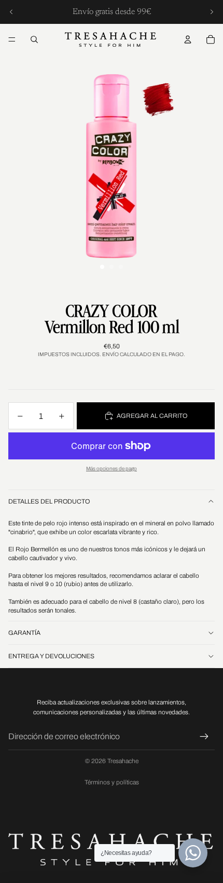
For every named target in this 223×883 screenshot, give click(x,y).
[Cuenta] (187, 39)
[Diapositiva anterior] (11, 12)
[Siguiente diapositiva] (211, 12)
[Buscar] (34, 39)
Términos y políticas (112, 782)
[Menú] (12, 39)
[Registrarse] (204, 736)
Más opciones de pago (111, 468)
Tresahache (122, 761)
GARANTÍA (24, 632)
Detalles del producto (49, 501)
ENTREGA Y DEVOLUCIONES (51, 656)
